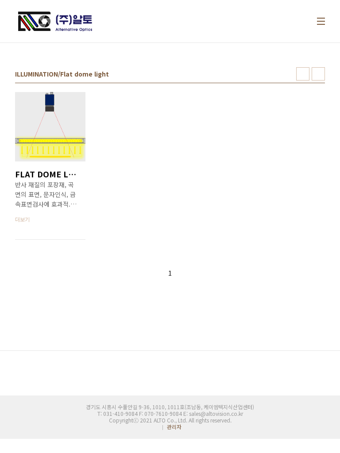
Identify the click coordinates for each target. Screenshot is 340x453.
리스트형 (318, 74)
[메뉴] (321, 21)
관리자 (174, 426)
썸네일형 (302, 74)
